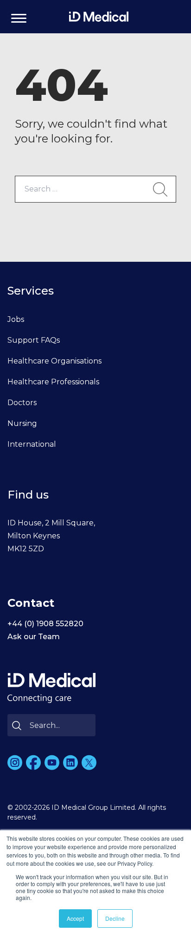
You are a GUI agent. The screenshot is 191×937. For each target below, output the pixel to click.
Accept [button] (75, 918)
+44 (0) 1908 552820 (45, 623)
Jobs (15, 319)
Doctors (22, 402)
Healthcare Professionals (53, 381)
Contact (30, 603)
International (31, 444)
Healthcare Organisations (54, 361)
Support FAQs (33, 340)
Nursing (22, 423)
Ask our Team (33, 636)
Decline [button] (115, 918)
